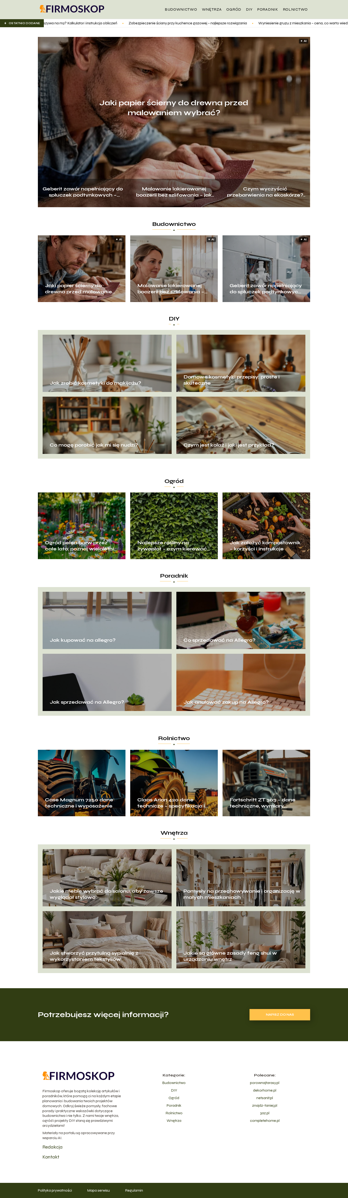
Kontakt (50, 1157)
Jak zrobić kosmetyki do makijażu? (95, 383)
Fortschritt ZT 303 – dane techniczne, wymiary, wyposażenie (262, 803)
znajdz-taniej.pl (264, 1105)
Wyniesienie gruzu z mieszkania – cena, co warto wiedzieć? (202, 23)
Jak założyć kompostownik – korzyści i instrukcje (265, 546)
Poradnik (267, 9)
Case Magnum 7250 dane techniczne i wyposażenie (79, 803)
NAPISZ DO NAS (280, 1015)
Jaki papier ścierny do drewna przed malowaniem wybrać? (173, 107)
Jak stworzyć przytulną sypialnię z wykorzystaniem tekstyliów (94, 956)
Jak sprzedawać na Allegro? (87, 702)
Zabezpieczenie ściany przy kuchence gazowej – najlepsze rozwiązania (82, 23)
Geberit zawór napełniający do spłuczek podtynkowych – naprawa (83, 191)
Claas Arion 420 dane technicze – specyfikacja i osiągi (171, 803)
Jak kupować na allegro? (83, 640)
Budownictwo (181, 9)
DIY (249, 9)
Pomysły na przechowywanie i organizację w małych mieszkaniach (241, 894)
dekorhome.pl (264, 1090)
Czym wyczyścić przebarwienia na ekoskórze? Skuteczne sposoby (265, 191)
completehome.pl (265, 1120)
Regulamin (134, 1190)
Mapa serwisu (98, 1190)
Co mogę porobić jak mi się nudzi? (94, 445)
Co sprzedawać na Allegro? (219, 640)
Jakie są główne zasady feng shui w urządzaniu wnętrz (230, 956)
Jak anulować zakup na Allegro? (226, 702)
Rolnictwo (295, 9)
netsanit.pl (264, 1098)
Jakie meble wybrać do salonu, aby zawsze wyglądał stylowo (106, 894)
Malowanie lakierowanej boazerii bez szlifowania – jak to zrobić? (174, 191)
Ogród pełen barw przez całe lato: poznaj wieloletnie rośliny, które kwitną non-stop (81, 546)
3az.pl (264, 1113)
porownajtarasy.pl (264, 1082)
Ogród (233, 9)
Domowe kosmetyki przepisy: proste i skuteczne (231, 380)
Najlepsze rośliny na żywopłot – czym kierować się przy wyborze (172, 546)
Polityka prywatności (55, 1190)
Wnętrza (212, 9)
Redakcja (52, 1147)
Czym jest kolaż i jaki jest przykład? (228, 445)
